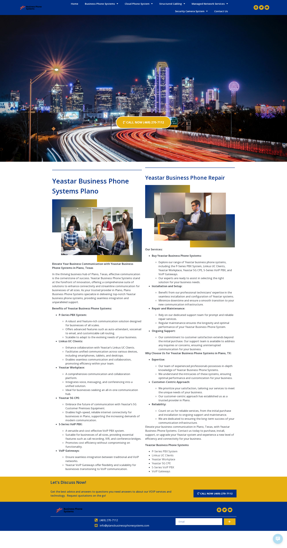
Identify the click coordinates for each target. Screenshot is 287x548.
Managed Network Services (208, 3)
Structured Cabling (170, 3)
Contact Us (221, 11)
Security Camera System (189, 11)
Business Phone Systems (100, 3)
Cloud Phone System (137, 3)
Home (74, 3)
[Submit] (230, 521)
